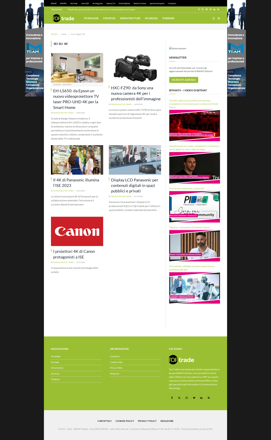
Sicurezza (151, 18)
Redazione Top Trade (63, 113)
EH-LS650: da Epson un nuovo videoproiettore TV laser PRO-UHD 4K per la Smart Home (76, 99)
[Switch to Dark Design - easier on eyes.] (214, 18)
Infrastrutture (130, 18)
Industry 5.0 (110, 3)
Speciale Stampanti (157, 3)
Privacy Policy (116, 368)
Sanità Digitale (124, 3)
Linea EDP (85, 3)
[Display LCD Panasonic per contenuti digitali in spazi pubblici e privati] (135, 159)
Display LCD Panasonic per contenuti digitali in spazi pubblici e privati (134, 185)
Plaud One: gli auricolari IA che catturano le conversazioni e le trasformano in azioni (103, 9)
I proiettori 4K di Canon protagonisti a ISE (74, 254)
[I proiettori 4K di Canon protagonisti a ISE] (77, 231)
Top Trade (73, 3)
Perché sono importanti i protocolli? (187, 188)
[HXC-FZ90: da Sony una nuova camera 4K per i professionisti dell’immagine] (135, 67)
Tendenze (168, 18)
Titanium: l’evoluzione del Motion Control (189, 227)
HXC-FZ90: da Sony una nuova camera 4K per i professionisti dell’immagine (136, 93)
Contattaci (172, 3)
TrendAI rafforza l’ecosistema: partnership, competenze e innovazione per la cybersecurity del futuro (193, 103)
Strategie (109, 18)
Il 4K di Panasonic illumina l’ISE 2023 (76, 182)
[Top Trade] (63, 18)
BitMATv (63, 3)
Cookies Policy (116, 362)
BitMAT (54, 3)
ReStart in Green (140, 3)
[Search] (218, 18)
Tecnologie (91, 18)
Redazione (114, 373)
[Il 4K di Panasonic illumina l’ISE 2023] (77, 159)
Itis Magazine (98, 3)
